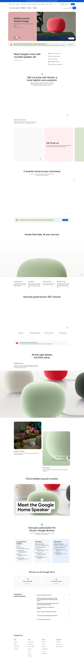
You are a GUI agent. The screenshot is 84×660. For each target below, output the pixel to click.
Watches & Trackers (23, 4)
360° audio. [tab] (20, 333)
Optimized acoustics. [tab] (49, 333)
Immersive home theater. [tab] (35, 333)
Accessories (43, 4)
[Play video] (42, 499)
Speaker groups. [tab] (63, 333)
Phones (13, 4)
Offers (47, 4)
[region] (42, 144)
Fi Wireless (17, 4)
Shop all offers (55, 1)
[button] (60, 4)
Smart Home (34, 4)
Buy (74, 7)
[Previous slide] (69, 38)
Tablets (38, 4)
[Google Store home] (10, 4)
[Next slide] (73, 38)
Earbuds (29, 4)
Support (50, 4)
